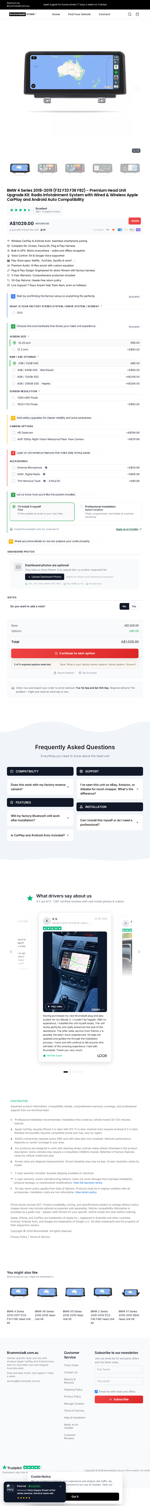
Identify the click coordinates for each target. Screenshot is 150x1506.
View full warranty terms (87, 1182)
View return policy (85, 1192)
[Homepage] (22, 14)
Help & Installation (74, 1417)
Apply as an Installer (71, 1426)
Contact (104, 14)
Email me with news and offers (117, 1391)
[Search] (129, 14)
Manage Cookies (74, 1403)
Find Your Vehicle (79, 14)
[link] (35, 210)
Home (56, 14)
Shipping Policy (73, 1389)
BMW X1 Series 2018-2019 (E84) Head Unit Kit (129, 1315)
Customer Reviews (70, 1436)
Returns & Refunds (70, 1381)
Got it (75, 1496)
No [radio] (124, 606)
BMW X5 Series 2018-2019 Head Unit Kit (73, 1315)
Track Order (71, 1365)
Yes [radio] (134, 606)
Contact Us (70, 1372)
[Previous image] (13, 87)
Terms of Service (40, 1236)
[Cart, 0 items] (137, 14)
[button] (75, 87)
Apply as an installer (127, 529)
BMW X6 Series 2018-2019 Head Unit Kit (45, 1315)
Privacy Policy (19, 1236)
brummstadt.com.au (114, 1470)
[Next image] (136, 87)
